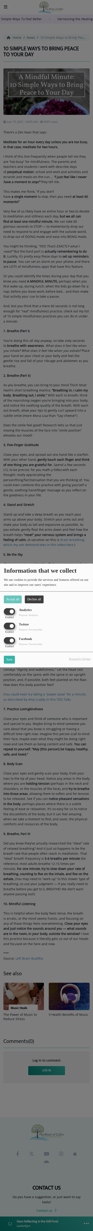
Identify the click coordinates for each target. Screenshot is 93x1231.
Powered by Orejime (80, 659)
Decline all (34, 599)
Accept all (12, 599)
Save (9, 659)
